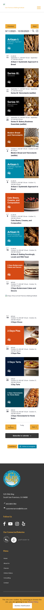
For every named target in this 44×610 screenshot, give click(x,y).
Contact (6, 583)
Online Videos (8, 573)
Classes (6, 568)
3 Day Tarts (15, 384)
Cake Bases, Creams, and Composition (21, 221)
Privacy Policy (33, 602)
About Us (7, 563)
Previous (10, 26)
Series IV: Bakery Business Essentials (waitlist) (22, 122)
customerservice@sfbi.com (16, 508)
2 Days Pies (15, 353)
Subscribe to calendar (21, 436)
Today (22, 425)
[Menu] (38, 7)
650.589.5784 (11, 504)
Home (5, 558)
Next (35, 26)
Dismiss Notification (22, 606)
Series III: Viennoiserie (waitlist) (23, 93)
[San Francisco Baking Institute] (18, 7)
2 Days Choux (16, 322)
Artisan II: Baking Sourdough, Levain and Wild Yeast (23, 255)
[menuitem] (38, 7)
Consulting (7, 578)
